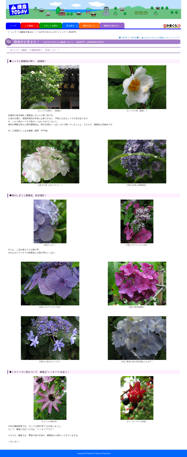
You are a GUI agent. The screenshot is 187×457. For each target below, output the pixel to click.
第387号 (72, 32)
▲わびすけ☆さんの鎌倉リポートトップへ (160, 37)
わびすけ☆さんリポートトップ (52, 32)
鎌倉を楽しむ (89, 25)
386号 (124, 37)
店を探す (70, 25)
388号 (133, 37)
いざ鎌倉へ (30, 25)
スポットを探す (50, 25)
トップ (13, 25)
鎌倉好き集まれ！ (112, 25)
